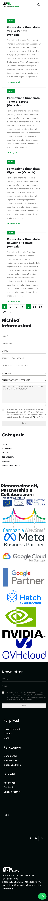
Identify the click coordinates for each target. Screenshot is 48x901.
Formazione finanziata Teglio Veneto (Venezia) (23, 31)
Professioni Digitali (11, 465)
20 (4, 311)
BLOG (16, 879)
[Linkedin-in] (36, 838)
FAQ (33, 875)
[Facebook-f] (30, 838)
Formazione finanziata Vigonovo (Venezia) (23, 170)
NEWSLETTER (7, 879)
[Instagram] (41, 838)
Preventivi (7, 461)
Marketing (7, 448)
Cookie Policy (8, 888)
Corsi (11, 21)
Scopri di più (15, 82)
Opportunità (8, 457)
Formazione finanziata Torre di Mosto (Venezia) (23, 101)
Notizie (5, 453)
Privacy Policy (35, 885)
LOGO (6, 815)
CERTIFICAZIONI (8, 875)
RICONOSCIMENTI (23, 875)
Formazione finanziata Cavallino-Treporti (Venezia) (23, 243)
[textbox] (23, 373)
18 (34, 306)
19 (40, 306)
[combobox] (24, 373)
